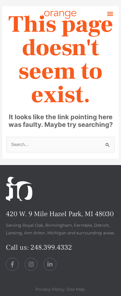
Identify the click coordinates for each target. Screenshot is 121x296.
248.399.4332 (51, 247)
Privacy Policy (50, 289)
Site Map (76, 289)
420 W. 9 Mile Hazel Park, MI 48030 (60, 213)
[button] (110, 14)
